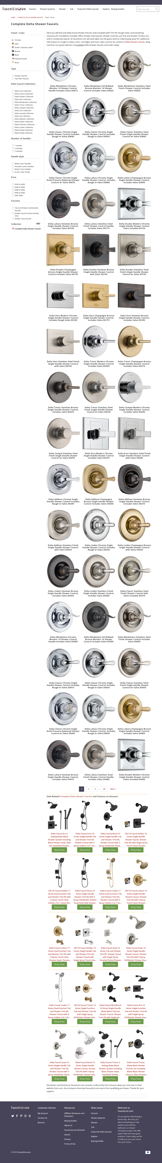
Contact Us (42, 1118)
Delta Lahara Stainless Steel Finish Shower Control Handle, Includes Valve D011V (98, 203)
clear (38, 224)
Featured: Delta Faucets (88, 9)
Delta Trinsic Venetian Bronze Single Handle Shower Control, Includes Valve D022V (63, 387)
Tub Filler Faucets (21, 78)
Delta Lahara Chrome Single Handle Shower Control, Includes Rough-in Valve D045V (98, 708)
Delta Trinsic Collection (23, 105)
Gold (16, 44)
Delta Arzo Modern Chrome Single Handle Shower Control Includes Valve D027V (98, 433)
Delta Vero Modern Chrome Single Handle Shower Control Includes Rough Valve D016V (63, 295)
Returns (41, 1122)
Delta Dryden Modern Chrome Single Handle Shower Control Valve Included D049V (134, 754)
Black (16, 55)
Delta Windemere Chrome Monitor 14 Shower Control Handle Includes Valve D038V (63, 617)
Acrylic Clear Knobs (22, 172)
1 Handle (18, 145)
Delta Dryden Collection (23, 96)
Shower (62, 9)
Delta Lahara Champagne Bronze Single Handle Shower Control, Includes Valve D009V (134, 157)
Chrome (17, 40)
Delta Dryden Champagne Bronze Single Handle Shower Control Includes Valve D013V (63, 249)
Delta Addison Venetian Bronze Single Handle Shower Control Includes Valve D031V (134, 479)
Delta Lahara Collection (23, 94)
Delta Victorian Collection (24, 124)
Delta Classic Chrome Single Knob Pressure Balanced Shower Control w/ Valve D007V (63, 157)
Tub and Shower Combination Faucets (26, 209)
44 (104, 789)
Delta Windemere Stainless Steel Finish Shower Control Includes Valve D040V (134, 617)
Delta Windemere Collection (25, 102)
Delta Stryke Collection (23, 133)
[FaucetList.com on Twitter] (13, 1116)
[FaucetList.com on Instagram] (25, 1116)
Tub (72, 9)
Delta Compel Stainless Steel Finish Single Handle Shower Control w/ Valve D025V (63, 433)
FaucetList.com (24, 1152)
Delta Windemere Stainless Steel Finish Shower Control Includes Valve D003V (134, 66)
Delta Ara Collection (22, 116)
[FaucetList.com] (14, 9)
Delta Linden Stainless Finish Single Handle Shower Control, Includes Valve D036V (98, 571)
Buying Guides (117, 9)
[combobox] (148, 9)
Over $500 (18, 195)
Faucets (32, 9)
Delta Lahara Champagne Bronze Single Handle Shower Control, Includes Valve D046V (134, 708)
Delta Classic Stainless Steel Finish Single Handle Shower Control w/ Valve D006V (134, 112)
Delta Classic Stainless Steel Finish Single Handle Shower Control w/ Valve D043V (134, 662)
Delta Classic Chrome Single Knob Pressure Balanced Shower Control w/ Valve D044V (63, 708)
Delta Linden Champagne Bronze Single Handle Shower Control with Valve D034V (134, 525)
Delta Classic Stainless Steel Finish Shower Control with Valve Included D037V (134, 571)
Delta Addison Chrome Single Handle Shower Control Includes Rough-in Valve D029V (63, 479)
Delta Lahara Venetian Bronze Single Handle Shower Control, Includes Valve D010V (63, 203)
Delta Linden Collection (23, 127)
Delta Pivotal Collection (23, 130)
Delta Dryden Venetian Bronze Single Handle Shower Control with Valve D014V (98, 249)
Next (112, 789)
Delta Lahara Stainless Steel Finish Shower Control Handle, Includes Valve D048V (98, 754)
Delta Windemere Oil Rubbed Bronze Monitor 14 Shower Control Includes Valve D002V (98, 66)
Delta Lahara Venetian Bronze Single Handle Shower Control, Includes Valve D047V (63, 754)
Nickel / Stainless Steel (23, 47)
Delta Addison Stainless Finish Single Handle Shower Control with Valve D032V (63, 525)
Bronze (17, 51)
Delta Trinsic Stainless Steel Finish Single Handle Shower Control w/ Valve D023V (98, 387)
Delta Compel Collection (24, 108)
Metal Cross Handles (22, 169)
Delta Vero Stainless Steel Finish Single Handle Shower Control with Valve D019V (63, 341)
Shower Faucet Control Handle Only (26, 214)
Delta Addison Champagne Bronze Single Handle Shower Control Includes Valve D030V (98, 479)
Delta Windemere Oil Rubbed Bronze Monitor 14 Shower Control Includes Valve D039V (98, 617)
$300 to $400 (19, 190)
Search (67, 1134)
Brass (16, 62)
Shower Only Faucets (22, 219)
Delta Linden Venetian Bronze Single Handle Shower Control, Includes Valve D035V (63, 571)
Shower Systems (47, 9)
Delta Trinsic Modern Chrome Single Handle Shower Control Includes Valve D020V (98, 341)
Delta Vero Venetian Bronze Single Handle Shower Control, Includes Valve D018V (134, 295)
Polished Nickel (20, 59)
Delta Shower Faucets (135, 42)
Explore (106, 9)
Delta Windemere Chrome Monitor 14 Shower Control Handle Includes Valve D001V (63, 66)
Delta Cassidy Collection (24, 113)
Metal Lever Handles (22, 163)
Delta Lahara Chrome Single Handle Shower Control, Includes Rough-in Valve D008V (98, 157)
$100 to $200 (19, 184)
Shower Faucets (20, 76)
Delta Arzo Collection (22, 110)
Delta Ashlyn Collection (23, 121)
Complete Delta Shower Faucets (27, 228)
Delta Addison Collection (24, 119)
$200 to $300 (19, 187)
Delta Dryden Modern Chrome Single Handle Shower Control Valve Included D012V (134, 203)
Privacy (67, 1139)
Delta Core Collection (22, 91)
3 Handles (18, 151)
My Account (43, 1113)
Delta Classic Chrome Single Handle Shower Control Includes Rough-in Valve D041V (63, 662)
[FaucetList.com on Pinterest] (21, 1116)
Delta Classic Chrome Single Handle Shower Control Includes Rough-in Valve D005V (98, 112)
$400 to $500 (19, 192)
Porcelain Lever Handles (24, 166)
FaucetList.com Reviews (74, 1130)
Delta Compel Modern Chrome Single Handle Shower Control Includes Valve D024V (134, 387)
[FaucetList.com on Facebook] (17, 1116)
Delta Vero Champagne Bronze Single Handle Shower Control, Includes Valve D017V (98, 295)
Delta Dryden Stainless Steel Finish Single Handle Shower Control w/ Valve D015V (134, 249)
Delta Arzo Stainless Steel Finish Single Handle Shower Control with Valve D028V (134, 433)
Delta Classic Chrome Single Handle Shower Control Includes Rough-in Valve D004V (63, 112)
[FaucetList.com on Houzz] (30, 1116)
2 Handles (18, 148)
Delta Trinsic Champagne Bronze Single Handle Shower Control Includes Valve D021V (134, 341)
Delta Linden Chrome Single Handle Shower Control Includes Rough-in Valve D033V (98, 525)
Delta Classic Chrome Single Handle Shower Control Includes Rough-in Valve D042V (98, 662)
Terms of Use (69, 1144)
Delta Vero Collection (22, 99)
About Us (68, 1125)
